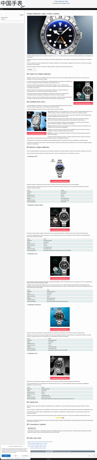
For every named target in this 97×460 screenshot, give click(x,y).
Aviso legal (23, 458)
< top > (89, 455)
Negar (15, 455)
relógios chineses (56, 55)
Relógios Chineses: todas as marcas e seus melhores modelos (40, 441)
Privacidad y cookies (10, 458)
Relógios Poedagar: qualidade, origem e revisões (37, 443)
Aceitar (6, 455)
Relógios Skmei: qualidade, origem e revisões (37, 448)
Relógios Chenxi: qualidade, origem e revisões (37, 446)
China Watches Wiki (61, 1)
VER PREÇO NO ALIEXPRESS (83, 103)
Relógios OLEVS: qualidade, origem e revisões (37, 444)
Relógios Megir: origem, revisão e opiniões (62, 451)
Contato (48, 459)
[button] (28, 446)
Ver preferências (25, 455)
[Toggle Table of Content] (34, 70)
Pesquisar (21, 14)
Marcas (2, 9)
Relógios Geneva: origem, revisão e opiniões (36, 451)
